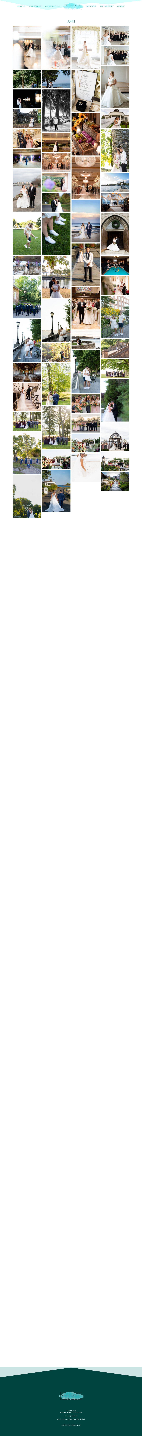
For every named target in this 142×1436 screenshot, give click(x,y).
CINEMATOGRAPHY (52, 6)
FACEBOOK (65, 1425)
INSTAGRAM (76, 1425)
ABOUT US (21, 6)
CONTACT (121, 6)
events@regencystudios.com (71, 1412)
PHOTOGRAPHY (35, 6)
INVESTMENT (91, 6)
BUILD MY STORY (106, 6)
